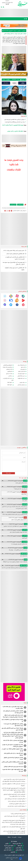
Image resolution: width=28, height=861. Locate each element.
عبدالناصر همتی (19, 850)
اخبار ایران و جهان (21, 371)
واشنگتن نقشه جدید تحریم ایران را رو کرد (16, 801)
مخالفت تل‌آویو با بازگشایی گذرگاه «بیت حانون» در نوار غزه (12, 749)
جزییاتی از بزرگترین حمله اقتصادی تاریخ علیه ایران (14, 119)
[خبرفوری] (20, 4)
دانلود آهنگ (9, 382)
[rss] (3, 7)
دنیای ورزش (22, 369)
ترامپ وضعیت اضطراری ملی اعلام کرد (17, 803)
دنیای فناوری (9, 371)
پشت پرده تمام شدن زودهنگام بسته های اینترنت (15, 122)
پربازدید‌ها (24, 775)
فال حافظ (20, 845)
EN (6, 4)
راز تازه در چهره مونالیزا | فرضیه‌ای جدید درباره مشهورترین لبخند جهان (13, 827)
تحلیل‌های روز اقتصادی (7, 365)
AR (8, 4)
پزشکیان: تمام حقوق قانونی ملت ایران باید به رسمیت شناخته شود (13, 724)
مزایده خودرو (22, 382)
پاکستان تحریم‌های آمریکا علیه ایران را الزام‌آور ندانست (13, 758)
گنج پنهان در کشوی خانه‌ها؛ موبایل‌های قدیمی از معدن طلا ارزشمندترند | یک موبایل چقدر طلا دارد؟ (14, 832)
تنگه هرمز (13, 852)
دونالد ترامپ (18, 848)
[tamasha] (23, 302)
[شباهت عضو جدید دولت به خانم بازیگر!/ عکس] (11, 211)
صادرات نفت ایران (7, 850)
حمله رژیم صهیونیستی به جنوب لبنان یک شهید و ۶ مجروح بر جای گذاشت (12, 745)
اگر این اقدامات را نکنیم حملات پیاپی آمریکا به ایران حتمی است (14, 817)
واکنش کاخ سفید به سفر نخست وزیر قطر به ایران (15, 799)
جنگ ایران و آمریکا (17, 843)
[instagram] (5, 302)
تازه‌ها (25, 703)
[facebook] (5, 211)
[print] (23, 80)
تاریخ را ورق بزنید (21, 373)
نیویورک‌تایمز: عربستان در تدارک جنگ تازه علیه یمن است (13, 741)
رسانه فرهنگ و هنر (21, 365)
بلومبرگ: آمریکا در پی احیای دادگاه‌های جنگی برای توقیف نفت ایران (12, 729)
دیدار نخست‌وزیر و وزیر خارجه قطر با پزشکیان (13, 766)
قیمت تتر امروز (9, 373)
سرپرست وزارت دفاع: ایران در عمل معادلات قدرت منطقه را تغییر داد (13, 707)
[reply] (3, 481)
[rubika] (11, 298)
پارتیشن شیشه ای (21, 385)
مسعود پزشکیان (8, 848)
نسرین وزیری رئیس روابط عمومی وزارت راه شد (13, 250)
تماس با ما (14, 837)
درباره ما (20, 837)
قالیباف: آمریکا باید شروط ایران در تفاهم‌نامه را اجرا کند (12, 720)
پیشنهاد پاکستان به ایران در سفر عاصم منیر (16, 806)
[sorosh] (11, 302)
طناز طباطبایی (20, 204)
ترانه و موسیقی (9, 369)
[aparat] (17, 298)
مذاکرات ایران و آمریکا (8, 845)
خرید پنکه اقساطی (21, 376)
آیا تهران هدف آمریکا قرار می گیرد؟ (18, 813)
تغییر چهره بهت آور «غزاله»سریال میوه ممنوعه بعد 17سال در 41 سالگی (14, 263)
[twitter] (9, 211)
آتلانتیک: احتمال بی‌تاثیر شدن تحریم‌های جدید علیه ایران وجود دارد (13, 711)
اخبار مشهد (23, 367)
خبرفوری (9, 855)
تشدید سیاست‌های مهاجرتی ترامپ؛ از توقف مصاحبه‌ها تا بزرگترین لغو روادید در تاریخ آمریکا (13, 716)
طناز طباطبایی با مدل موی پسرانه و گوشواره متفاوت (14, 269)
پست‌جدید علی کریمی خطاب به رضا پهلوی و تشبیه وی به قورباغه (13, 784)
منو (25, 19)
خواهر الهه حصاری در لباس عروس (15, 131)
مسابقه (9, 837)
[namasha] (23, 306)
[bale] (23, 298)
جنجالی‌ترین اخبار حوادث (7, 367)
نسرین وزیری (13, 204)
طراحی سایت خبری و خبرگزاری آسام (12, 858)
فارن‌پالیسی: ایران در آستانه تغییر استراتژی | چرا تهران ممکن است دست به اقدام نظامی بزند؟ (14, 795)
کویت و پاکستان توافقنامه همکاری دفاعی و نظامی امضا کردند (12, 762)
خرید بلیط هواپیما (21, 378)
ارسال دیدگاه (8, 473)
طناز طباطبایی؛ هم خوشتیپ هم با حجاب (15, 254)
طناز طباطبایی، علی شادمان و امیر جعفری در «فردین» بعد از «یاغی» (15, 258)
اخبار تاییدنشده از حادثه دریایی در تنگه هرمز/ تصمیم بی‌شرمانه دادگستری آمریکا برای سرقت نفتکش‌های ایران (13, 780)
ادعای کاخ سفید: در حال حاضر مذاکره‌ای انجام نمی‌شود (13, 754)
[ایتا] (17, 302)
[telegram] (5, 298)
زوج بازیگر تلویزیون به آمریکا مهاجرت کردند (12, 125)
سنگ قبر (10, 376)
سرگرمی (6, 843)
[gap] (5, 306)
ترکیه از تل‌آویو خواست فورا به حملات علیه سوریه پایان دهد (12, 770)
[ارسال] (20, 80)
